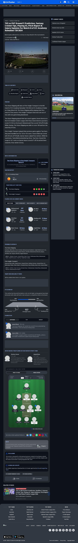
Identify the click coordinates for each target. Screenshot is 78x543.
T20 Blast (48, 519)
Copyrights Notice (71, 540)
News (10, 5)
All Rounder (26, 403)
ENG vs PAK (16, 5)
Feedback (38, 525)
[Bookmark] (44, 71)
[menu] (73, 2)
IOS (38, 468)
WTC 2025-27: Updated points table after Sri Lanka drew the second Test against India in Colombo (63, 188)
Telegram (43, 446)
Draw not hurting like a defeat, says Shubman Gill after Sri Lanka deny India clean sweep (62, 181)
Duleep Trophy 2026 (57, 37)
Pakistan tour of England (58, 23)
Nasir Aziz (37, 265)
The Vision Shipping (27, 473)
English (18, 2)
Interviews (68, 5)
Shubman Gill (30, 509)
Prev (4, 493)
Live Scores (5, 5)
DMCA (66, 525)
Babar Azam (30, 514)
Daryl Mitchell (30, 519)
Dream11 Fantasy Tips (21, 488)
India (11, 509)
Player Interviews (66, 512)
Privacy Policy (63, 540)
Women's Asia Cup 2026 (58, 27)
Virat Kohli (29, 517)
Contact (33, 525)
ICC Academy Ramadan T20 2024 (13, 473)
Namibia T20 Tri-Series (58, 32)
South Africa (12, 519)
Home (6, 20)
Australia (11, 512)
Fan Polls (66, 519)
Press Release (66, 509)
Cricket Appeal (66, 514)
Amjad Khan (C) (41, 263)
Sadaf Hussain (12, 258)
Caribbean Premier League (59, 41)
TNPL (43, 5)
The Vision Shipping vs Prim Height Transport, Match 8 (21, 161)
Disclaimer (72, 525)
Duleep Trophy (36, 5)
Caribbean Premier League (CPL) (48, 512)
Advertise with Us (51, 525)
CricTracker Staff (10, 37)
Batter (26, 392)
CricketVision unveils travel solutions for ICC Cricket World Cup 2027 (62, 114)
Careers (44, 525)
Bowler (27, 415)
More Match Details (38, 429)
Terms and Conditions (53, 540)
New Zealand (11, 517)
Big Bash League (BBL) (48, 517)
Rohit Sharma (30, 512)
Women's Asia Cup (25, 5)
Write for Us (61, 525)
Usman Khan (21, 256)
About (27, 525)
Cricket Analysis (66, 517)
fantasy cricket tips (15, 20)
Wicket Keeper (26, 381)
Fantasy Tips (61, 5)
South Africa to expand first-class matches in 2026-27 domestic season (62, 174)
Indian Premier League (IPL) (48, 509)
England (12, 514)
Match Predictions (51, 5)
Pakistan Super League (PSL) (48, 514)
